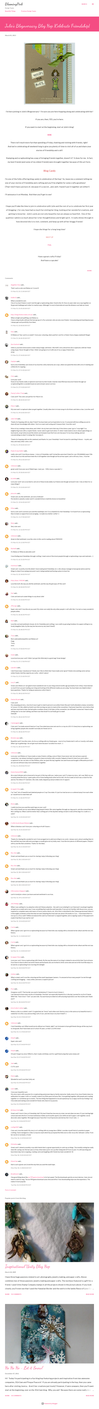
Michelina (14, 1144)
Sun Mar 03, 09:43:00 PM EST (21, 1083)
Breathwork (15, 1174)
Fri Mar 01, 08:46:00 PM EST (20, 732)
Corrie (13, 927)
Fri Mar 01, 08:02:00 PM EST (20, 693)
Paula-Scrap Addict (17, 451)
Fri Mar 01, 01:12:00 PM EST (20, 542)
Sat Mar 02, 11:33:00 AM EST (21, 936)
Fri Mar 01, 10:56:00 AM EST (20, 502)
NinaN (13, 1038)
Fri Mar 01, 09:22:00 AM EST (20, 460)
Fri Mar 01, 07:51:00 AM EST (20, 370)
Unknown (14, 466)
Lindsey (13, 974)
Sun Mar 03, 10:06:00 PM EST (21, 1121)
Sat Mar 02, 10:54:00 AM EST (21, 921)
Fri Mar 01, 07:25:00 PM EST (20, 676)
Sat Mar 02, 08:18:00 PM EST (21, 1002)
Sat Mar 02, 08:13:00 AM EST (21, 859)
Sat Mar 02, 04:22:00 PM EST (21, 983)
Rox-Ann (14, 853)
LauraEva (14, 667)
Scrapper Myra (16, 957)
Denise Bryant (15, 699)
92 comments (16, 1294)
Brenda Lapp (15, 738)
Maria (13, 1076)
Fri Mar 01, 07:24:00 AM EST (20, 355)
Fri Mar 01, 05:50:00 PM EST (20, 600)
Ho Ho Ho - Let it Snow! (24, 1367)
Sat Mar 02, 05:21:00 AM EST (21, 847)
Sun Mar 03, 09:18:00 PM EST (21, 1070)
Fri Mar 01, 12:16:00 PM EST (20, 530)
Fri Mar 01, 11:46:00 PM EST (20, 798)
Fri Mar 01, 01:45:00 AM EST (20, 308)
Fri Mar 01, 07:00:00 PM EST (20, 649)
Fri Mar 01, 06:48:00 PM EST (20, 629)
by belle (13, 478)
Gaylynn (13, 361)
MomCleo (14, 1161)
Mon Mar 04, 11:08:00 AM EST (21, 1168)
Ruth (12, 621)
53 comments (16, 1395)
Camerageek (15, 723)
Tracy (13, 635)
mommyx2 (14, 565)
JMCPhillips (15, 903)
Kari (12, 593)
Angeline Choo (15, 285)
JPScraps (14, 606)
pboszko (14, 493)
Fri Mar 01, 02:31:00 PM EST (20, 559)
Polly (49, 245)
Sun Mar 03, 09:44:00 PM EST (21, 1104)
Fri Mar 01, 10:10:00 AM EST (20, 487)
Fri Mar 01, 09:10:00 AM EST (20, 412)
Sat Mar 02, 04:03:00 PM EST (21, 968)
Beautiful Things (10, 11)
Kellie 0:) (14, 297)
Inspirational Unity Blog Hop (27, 1266)
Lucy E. (13, 682)
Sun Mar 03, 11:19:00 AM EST (21, 1032)
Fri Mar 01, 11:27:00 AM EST (20, 517)
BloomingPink (14, 4)
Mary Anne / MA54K (18, 580)
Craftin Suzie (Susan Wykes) (20, 823)
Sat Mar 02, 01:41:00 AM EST (21, 830)
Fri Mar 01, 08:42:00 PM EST (20, 717)
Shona (13, 804)
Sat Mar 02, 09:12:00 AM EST (21, 897)
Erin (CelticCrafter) (17, 1008)
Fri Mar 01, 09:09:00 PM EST (20, 766)
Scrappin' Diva (15, 789)
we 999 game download (36, 1177)
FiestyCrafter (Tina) (17, 393)
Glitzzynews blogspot (18, 891)
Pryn (12, 989)
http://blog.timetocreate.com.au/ (22, 314)
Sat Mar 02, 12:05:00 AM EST (21, 817)
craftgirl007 (15, 1127)
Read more (90, 1294)
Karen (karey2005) (17, 772)
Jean (12, 1063)
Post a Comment (10, 1190)
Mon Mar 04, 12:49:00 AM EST (21, 1138)
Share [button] (89, 270)
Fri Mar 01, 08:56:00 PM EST (20, 747)
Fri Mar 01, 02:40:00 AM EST (20, 325)
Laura (13, 1089)
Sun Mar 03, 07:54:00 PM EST (21, 1044)
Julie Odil (14, 419)
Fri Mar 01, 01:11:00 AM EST (20, 291)
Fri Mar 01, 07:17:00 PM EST (20, 661)
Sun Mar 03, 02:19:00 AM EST (21, 1017)
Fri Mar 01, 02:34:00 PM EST (20, 574)
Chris (12, 376)
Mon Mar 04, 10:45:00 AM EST (21, 1155)
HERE (49, 135)
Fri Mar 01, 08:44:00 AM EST (20, 400)
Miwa (13, 508)
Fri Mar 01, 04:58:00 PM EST (20, 587)
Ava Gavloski (15, 344)
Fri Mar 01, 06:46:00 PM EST (20, 615)
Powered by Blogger (51, 1403)
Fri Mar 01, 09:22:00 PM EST (20, 783)
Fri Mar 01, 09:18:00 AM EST (20, 445)
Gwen (13, 655)
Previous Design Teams (28, 11)
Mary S (13, 406)
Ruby (12, 523)
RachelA (13, 548)
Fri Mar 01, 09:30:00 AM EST (20, 472)
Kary (12, 331)
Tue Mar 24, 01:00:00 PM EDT (21, 1185)
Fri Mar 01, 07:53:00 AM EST (20, 387)
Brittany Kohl (15, 1110)
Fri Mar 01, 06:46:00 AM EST (20, 338)
